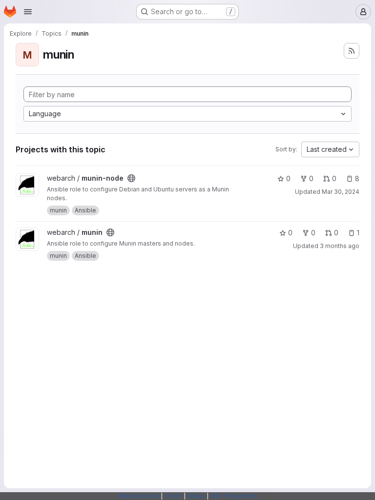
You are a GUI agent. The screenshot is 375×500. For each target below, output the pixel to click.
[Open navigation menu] (28, 12)
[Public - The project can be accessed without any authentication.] (131, 178)
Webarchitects (138, 496)
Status (196, 496)
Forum (173, 496)
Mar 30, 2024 (340, 191)
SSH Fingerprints (234, 496)
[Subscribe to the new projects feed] (351, 51)
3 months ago (339, 246)
